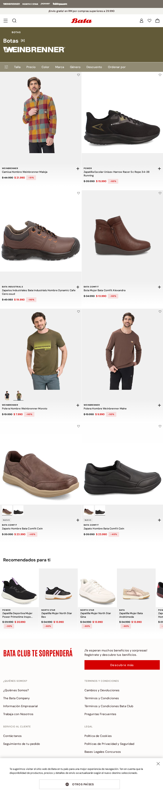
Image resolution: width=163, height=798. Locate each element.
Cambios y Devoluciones (101, 690)
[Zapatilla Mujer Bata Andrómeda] (136, 587)
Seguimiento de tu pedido (21, 744)
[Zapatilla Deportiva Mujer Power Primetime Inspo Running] (19, 587)
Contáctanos (12, 736)
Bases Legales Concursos (102, 752)
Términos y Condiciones (101, 698)
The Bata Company (16, 698)
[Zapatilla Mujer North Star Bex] (58, 587)
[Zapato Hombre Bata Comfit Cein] (41, 464)
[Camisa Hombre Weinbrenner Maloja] (41, 112)
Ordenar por (117, 67)
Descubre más (122, 665)
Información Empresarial (20, 706)
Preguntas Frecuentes (100, 714)
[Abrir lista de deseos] (149, 20)
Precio (31, 67)
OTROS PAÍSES (83, 784)
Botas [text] (16, 32)
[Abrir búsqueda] (14, 20)
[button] (157, 20)
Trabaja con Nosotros (18, 714)
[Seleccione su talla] (78, 168)
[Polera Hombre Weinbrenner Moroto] (41, 349)
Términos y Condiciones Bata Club (108, 706)
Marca (59, 67)
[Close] (158, 763)
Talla (17, 67)
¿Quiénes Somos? (16, 690)
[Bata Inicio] (81, 20)
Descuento (94, 67)
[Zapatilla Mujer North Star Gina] (97, 587)
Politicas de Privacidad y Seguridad (109, 744)
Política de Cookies (98, 736)
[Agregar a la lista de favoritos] (79, 75)
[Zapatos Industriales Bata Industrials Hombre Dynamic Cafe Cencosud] (41, 231)
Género (75, 67)
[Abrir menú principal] (5, 20)
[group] (81, 40)
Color (45, 67)
